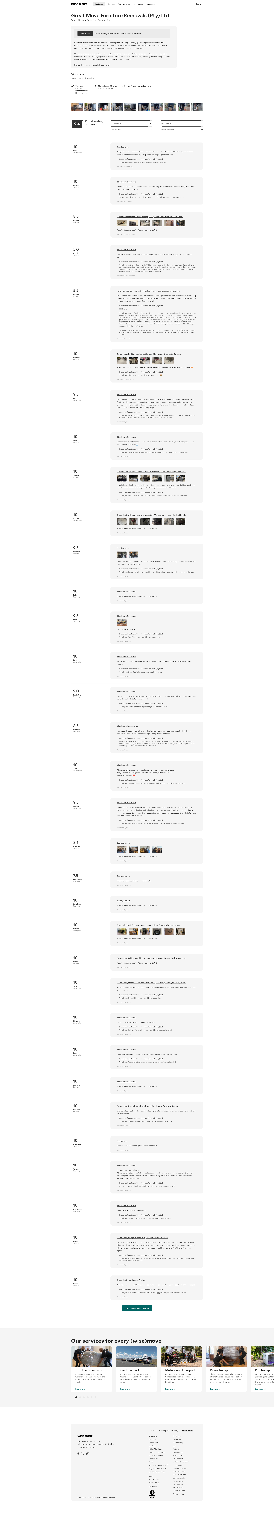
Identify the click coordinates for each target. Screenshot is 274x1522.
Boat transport (178, 1487)
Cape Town (177, 1439)
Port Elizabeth (178, 1452)
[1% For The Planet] (161, 1494)
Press (151, 1462)
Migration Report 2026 (159, 1465)
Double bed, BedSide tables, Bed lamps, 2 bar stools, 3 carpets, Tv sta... (149, 354)
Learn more (80, 1389)
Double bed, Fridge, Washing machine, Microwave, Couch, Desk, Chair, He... (151, 958)
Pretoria (176, 1449)
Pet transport (178, 1481)
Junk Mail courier (179, 1475)
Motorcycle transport (181, 1462)
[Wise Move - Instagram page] (87, 1454)
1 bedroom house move (127, 726)
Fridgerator (122, 1140)
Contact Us (153, 1459)
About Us (152, 1439)
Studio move (123, 147)
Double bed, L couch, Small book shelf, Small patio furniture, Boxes (147, 1106)
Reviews (124, 4)
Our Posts (152, 1446)
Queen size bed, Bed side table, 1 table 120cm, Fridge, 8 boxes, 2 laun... (148, 925)
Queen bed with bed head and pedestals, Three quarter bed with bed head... (151, 515)
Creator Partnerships (157, 1472)
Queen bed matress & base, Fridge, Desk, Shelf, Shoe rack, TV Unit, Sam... (150, 216)
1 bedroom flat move (126, 181)
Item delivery (90, 78)
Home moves (76, 78)
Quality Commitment (157, 1452)
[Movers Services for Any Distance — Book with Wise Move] (79, 4)
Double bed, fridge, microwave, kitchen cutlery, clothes (142, 1237)
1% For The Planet (155, 1449)
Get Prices (99, 4)
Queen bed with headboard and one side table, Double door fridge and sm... (151, 471)
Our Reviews (153, 1443)
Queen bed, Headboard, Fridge (131, 1280)
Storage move (123, 843)
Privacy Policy (154, 1482)
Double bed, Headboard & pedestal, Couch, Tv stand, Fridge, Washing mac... (151, 982)
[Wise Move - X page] (82, 1454)
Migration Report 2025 (157, 1468)
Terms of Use (154, 1479)
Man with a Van (179, 1471)
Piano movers (178, 1484)
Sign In (198, 4)
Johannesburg (178, 1443)
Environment (138, 4)
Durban (175, 1446)
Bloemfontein (178, 1455)
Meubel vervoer (179, 1491)
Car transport (178, 1459)
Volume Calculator (156, 1455)
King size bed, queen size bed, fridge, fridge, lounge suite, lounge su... (148, 290)
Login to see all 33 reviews (137, 1308)
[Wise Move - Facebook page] (78, 1454)
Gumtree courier (179, 1478)
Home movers (178, 1465)
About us (151, 4)
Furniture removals (180, 1468)
